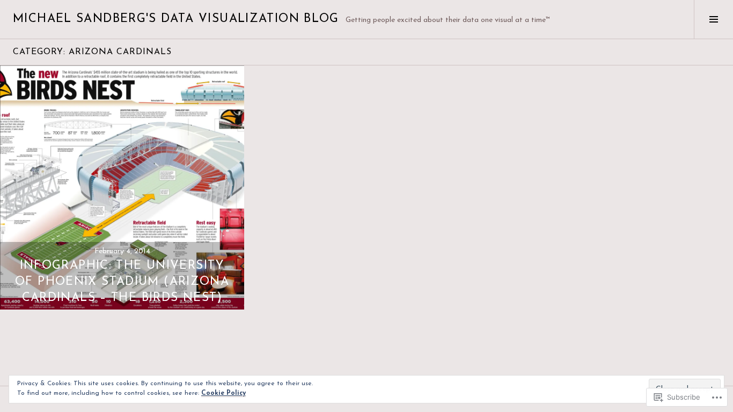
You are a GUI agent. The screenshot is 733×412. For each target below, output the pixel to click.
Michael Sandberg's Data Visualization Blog (176, 19)
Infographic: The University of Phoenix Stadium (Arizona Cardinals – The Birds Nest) (122, 282)
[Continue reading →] (122, 187)
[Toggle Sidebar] (713, 19)
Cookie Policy (223, 393)
